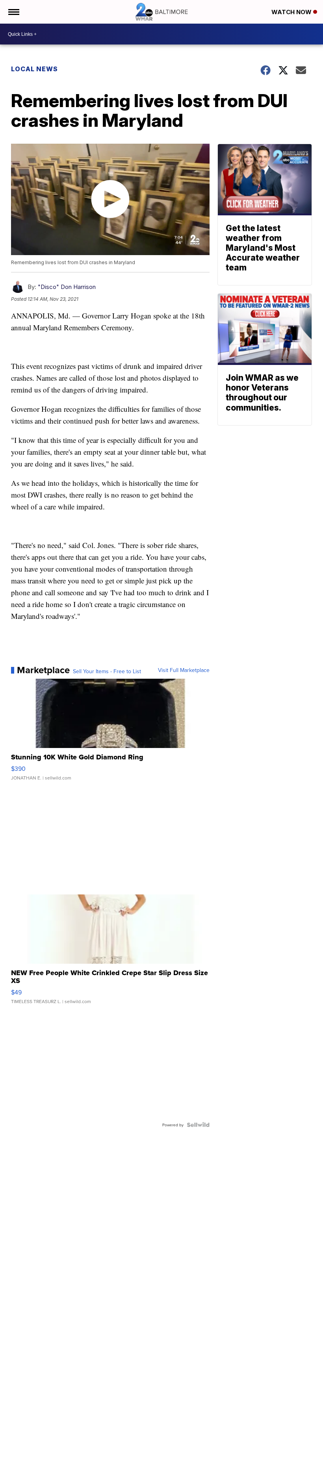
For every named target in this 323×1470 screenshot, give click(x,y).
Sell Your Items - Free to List (107, 671)
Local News (34, 69)
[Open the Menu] (13, 12)
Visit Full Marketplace (184, 670)
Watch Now (292, 12)
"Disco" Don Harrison (67, 287)
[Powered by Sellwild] (198, 1124)
